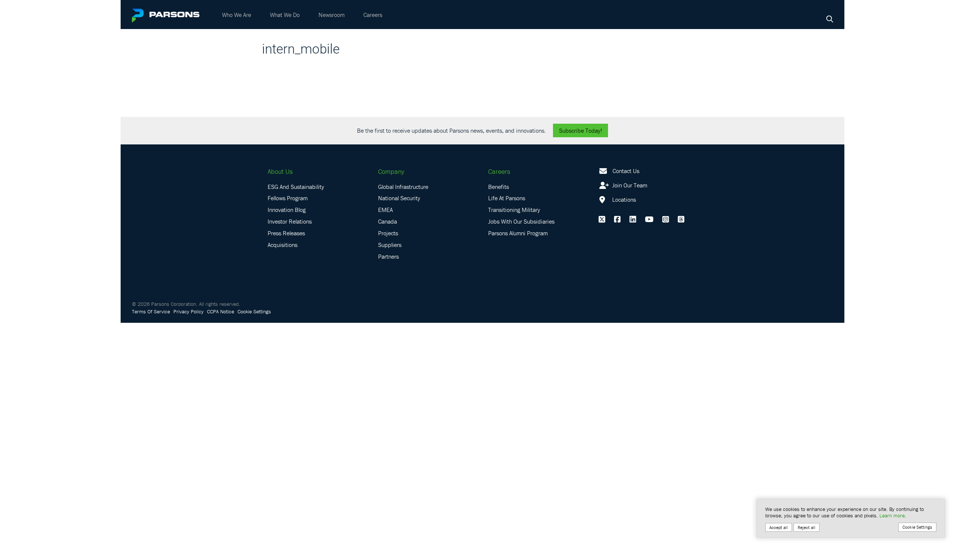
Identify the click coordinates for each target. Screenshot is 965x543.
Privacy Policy (188, 311)
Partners (388, 256)
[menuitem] (236, 14)
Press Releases (286, 233)
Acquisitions (282, 244)
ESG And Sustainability (296, 186)
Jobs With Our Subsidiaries (521, 221)
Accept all (778, 527)
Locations (623, 199)
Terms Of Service (151, 311)
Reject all (806, 527)
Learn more (892, 515)
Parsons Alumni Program (518, 233)
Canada (387, 221)
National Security (399, 198)
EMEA (385, 209)
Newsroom (332, 14)
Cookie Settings (254, 311)
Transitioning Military (514, 209)
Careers (372, 14)
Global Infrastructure (403, 186)
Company (391, 171)
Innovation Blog (287, 209)
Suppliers (389, 244)
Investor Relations (290, 221)
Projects (388, 233)
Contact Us (626, 171)
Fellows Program (288, 198)
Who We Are (236, 14)
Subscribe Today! (580, 130)
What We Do (285, 14)
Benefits (498, 186)
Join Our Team (629, 185)
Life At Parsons (506, 198)
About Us (280, 171)
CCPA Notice (220, 311)
